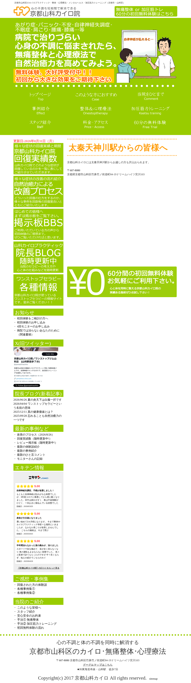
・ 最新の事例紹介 (25, 450)
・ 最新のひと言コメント (29, 454)
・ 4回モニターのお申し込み (31, 326)
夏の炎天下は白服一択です (45, 399)
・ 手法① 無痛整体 (26, 619)
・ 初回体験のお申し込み (29, 322)
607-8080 (75, 170)
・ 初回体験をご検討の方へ (30, 318)
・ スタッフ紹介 (24, 611)
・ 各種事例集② (24, 592)
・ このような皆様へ (27, 607)
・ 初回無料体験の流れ (28, 627)
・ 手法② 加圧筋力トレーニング (35, 623)
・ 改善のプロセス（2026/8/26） (33, 434)
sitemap (153, 678)
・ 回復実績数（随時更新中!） (32, 438)
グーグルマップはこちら (98, 664)
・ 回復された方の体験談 (30, 584)
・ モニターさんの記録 (28, 458)
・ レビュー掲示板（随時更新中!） (35, 442)
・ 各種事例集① (24, 588)
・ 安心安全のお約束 (27, 615)
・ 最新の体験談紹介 (26, 446)
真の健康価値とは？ (40, 411)
